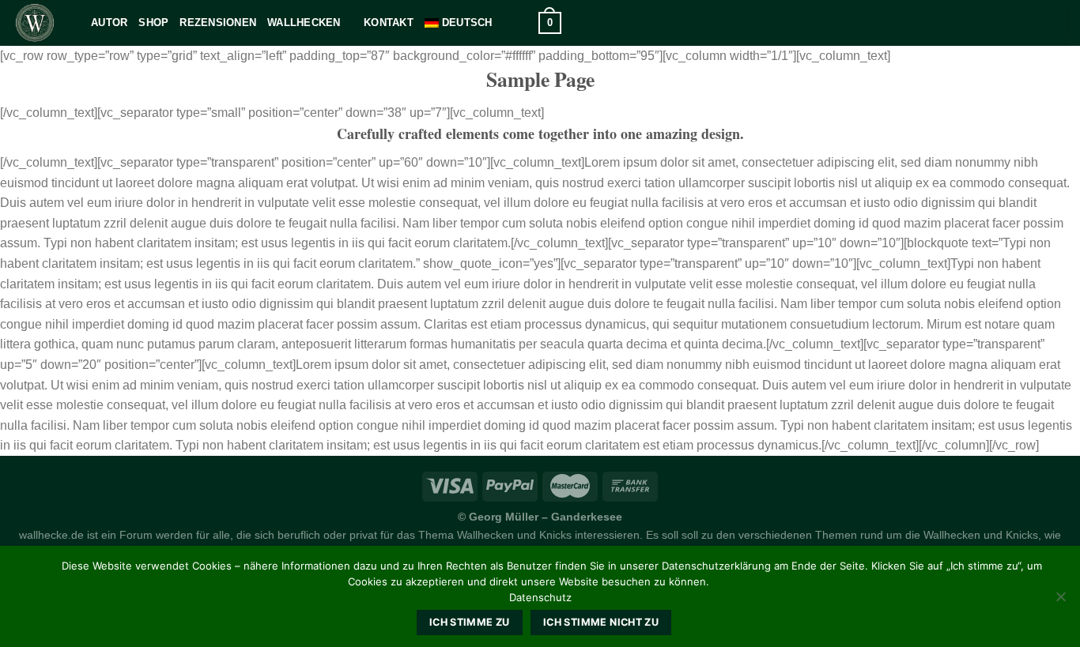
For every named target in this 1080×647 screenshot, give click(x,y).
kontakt (388, 22)
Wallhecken (304, 22)
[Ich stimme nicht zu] (1060, 601)
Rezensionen (217, 22)
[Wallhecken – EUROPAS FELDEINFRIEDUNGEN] (39, 23)
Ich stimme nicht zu (601, 622)
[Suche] (521, 23)
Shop (153, 22)
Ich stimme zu (469, 622)
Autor (109, 22)
